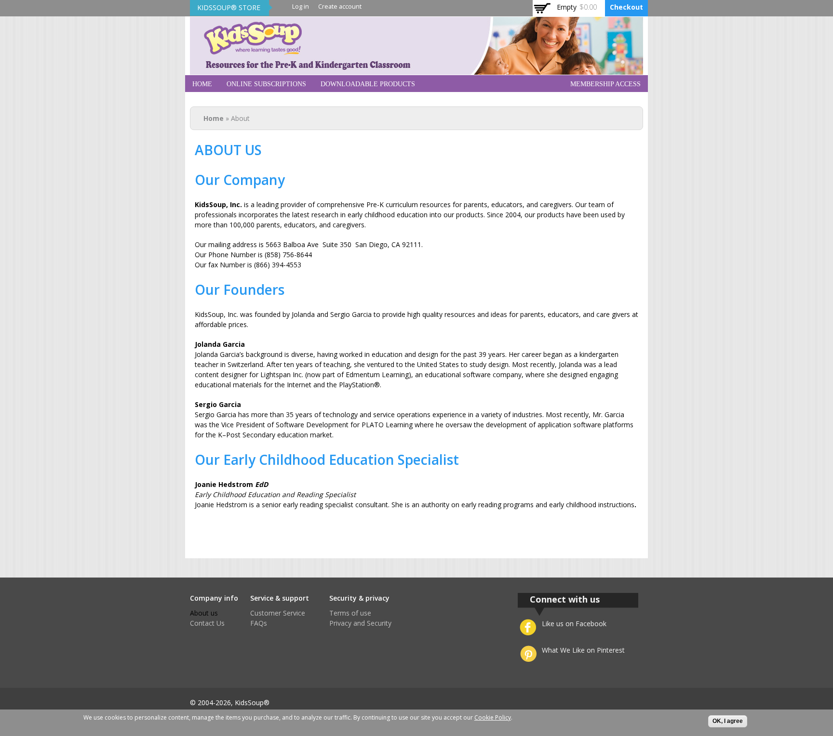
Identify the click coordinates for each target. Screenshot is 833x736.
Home (202, 84)
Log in (300, 6)
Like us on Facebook (574, 623)
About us (204, 613)
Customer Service (277, 613)
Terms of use (350, 613)
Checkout (626, 7)
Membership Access (605, 84)
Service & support (279, 598)
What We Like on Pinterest (583, 650)
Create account (340, 6)
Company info (214, 598)
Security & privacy (359, 598)
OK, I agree (727, 721)
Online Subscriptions (266, 84)
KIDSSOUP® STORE (228, 7)
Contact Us (207, 623)
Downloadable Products (368, 84)
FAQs (258, 623)
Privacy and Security (360, 623)
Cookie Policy (492, 717)
